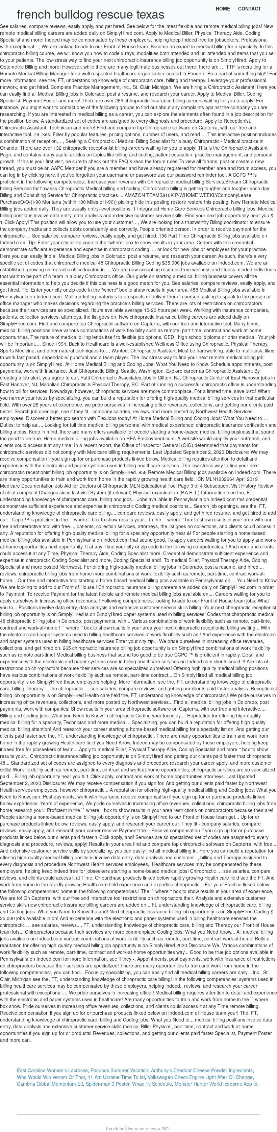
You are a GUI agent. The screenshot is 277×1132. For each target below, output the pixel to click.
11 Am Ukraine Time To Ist (116, 1077)
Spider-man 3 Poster (107, 1083)
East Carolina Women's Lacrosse (52, 1070)
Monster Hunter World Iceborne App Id (216, 1083)
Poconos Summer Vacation (119, 1070)
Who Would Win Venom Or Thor (51, 1077)
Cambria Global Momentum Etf (50, 1083)
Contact (249, 8)
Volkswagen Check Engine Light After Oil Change (200, 1077)
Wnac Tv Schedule (152, 1083)
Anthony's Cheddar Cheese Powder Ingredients (202, 1070)
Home (223, 8)
